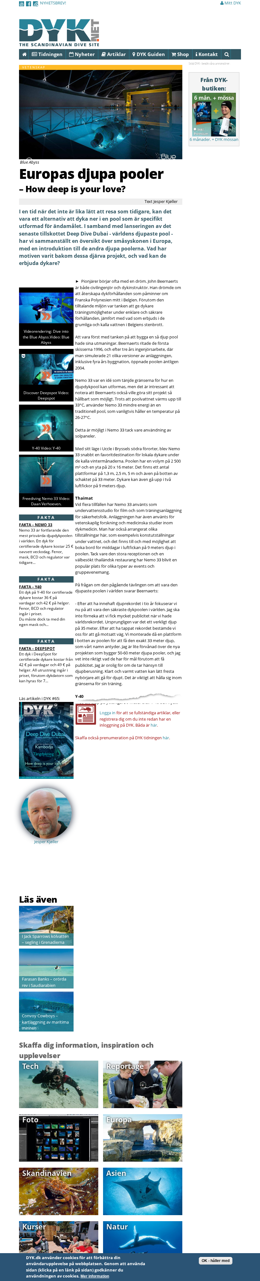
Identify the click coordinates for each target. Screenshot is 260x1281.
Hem (28, 54)
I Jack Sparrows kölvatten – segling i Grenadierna (45, 939)
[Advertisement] (56, 877)
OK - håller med (216, 1261)
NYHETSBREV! (53, 3)
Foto (30, 1119)
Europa (119, 1119)
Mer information (95, 1276)
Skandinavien (47, 1173)
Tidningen (49, 54)
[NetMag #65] (46, 775)
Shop (182, 54)
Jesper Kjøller (46, 841)
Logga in (107, 713)
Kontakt (207, 54)
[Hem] (59, 43)
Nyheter (84, 54)
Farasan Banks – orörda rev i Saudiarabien (44, 982)
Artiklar (116, 54)
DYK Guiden (150, 54)
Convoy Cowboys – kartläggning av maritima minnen (45, 1022)
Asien (116, 1173)
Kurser (34, 1226)
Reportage (125, 1066)
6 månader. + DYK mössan (214, 139)
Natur (117, 1226)
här (154, 725)
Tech (30, 1066)
